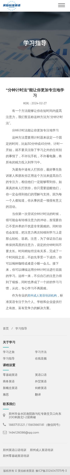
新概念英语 (10, 388)
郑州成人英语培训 (41, 451)
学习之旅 (9, 351)
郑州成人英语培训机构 (42, 295)
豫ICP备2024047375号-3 (51, 470)
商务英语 (9, 381)
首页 (6, 328)
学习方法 (41, 351)
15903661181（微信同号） (45, 424)
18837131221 (17, 424)
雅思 (6, 394)
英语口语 (41, 374)
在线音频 (41, 358)
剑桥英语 (41, 388)
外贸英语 (41, 381)
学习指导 (9, 358)
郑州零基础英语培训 (16, 456)
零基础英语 (10, 374)
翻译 (38, 394)
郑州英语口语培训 (14, 451)
